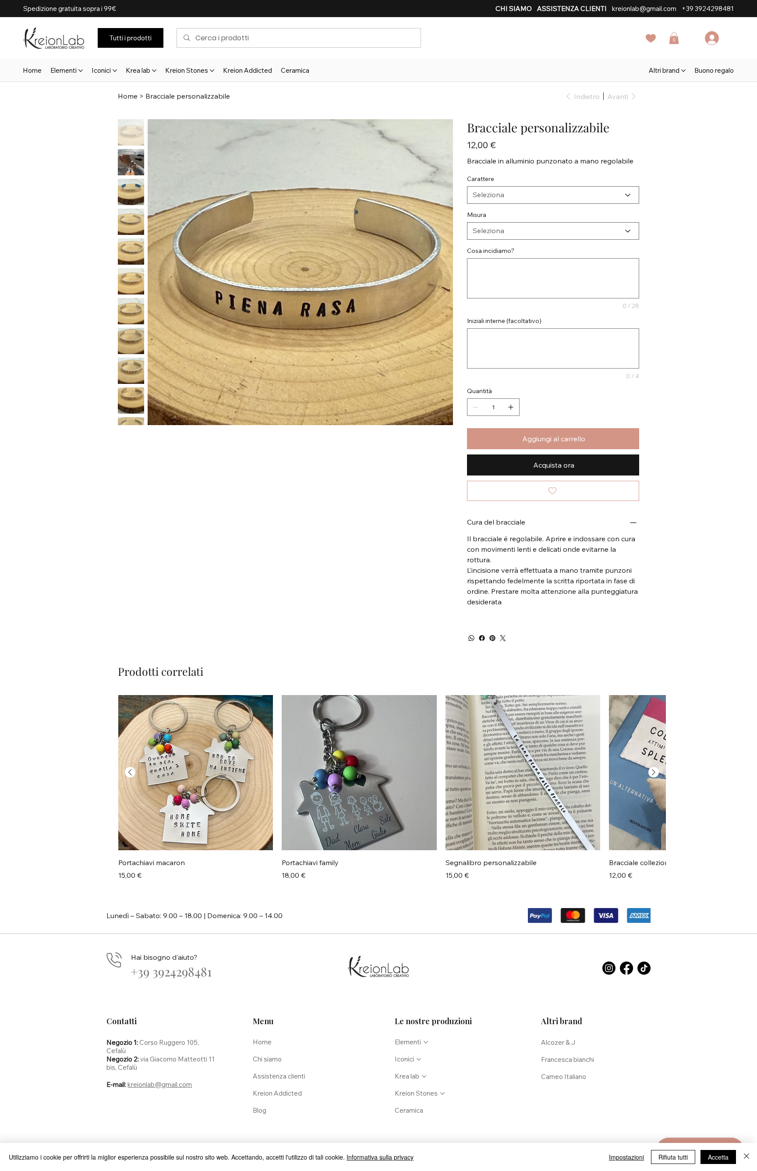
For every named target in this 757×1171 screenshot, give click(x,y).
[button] (541, 491)
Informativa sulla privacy (380, 1157)
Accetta (718, 1157)
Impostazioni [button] (626, 1157)
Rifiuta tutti (673, 1157)
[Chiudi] (746, 1157)
